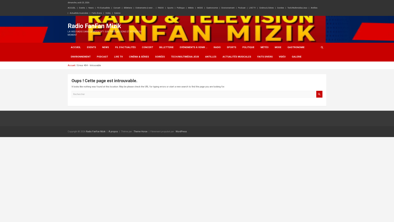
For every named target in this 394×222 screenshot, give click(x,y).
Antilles (314, 8)
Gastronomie (212, 8)
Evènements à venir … (145, 8)
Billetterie (128, 8)
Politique (181, 8)
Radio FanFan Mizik (94, 26)
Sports (170, 8)
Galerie (117, 13)
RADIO (161, 8)
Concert (116, 8)
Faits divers (97, 13)
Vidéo (108, 13)
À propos (113, 131)
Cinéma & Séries (266, 8)
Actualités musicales (79, 13)
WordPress (181, 131)
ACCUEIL (72, 8)
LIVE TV (252, 8)
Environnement (228, 8)
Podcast (241, 8)
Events (82, 8)
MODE (200, 8)
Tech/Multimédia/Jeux (297, 8)
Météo (191, 8)
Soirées (280, 8)
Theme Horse (140, 131)
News (91, 8)
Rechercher (319, 94)
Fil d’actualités (103, 8)
